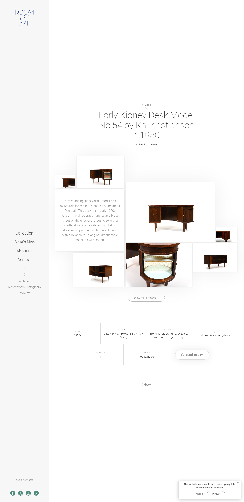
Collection (24, 232)
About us (24, 250)
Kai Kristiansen (148, 144)
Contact (24, 259)
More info (201, 493)
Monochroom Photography (24, 287)
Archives (24, 281)
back (148, 385)
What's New (24, 241)
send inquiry (194, 354)
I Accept (216, 493)
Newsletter (24, 292)
